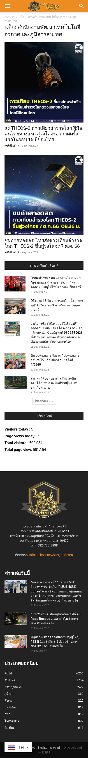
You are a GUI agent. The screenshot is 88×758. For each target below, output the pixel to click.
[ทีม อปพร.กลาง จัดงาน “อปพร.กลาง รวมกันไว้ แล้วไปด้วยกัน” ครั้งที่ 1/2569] (15, 361)
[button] (7, 6)
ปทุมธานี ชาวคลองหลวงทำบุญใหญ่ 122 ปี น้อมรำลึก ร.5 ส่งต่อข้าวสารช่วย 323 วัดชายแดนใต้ (55, 641)
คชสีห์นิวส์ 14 (12, 145)
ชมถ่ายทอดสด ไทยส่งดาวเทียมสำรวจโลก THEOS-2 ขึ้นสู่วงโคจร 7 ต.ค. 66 (43, 243)
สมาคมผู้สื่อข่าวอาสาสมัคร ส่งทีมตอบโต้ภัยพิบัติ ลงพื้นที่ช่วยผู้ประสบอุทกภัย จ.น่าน (54, 383)
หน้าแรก (9, 17)
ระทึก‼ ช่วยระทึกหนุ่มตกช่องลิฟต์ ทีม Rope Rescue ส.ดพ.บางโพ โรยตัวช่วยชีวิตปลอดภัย (56, 618)
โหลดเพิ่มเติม (42, 401)
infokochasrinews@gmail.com (51, 555)
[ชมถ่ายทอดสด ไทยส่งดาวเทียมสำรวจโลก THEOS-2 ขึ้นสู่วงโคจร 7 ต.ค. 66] (44, 195)
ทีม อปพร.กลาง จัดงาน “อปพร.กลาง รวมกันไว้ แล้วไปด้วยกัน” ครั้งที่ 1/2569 (55, 360)
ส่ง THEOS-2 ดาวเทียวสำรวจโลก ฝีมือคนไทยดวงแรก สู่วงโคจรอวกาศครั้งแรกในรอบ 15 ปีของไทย (43, 133)
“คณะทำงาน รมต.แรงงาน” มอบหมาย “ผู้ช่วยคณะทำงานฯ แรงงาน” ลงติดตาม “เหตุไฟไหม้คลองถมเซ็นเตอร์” (56, 282)
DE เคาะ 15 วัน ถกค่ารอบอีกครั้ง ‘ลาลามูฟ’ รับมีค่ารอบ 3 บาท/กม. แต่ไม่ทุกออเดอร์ (57, 305)
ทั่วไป (8, 120)
